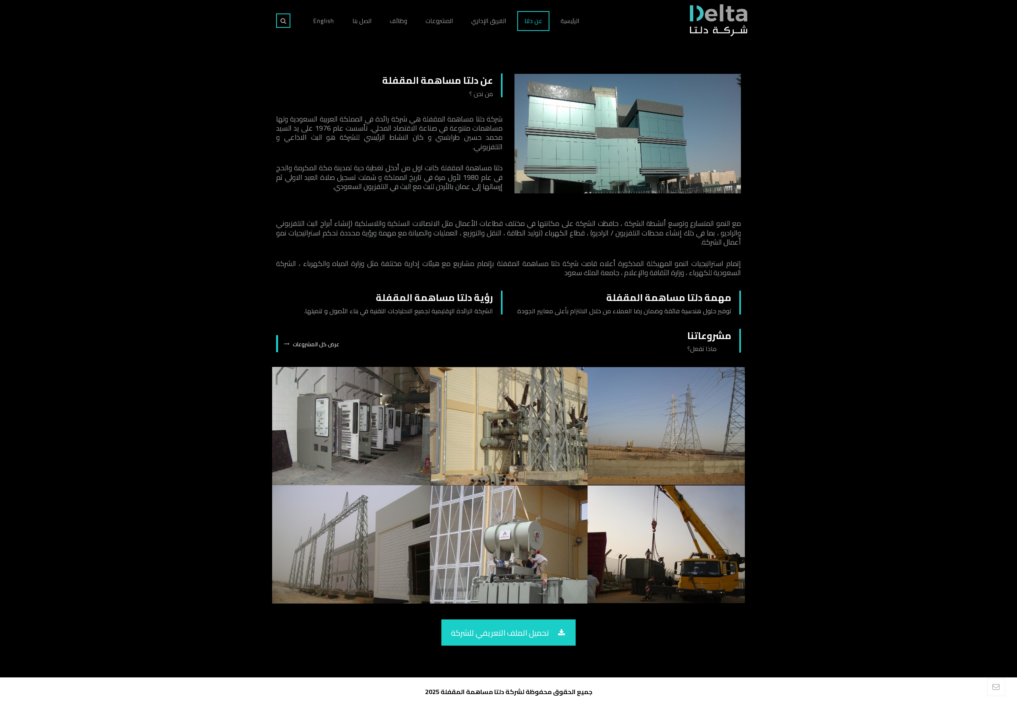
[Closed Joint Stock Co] (717, 20)
